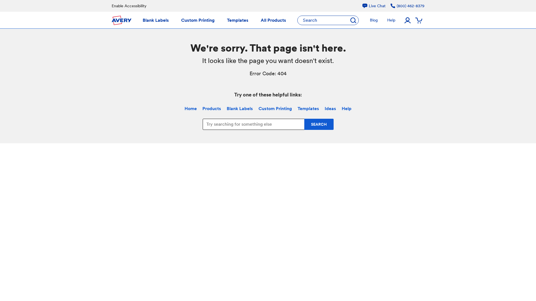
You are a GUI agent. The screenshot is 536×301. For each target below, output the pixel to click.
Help (346, 108)
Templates (308, 108)
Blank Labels (240, 108)
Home (191, 108)
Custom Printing (275, 108)
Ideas (330, 108)
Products (211, 108)
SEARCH (319, 124)
